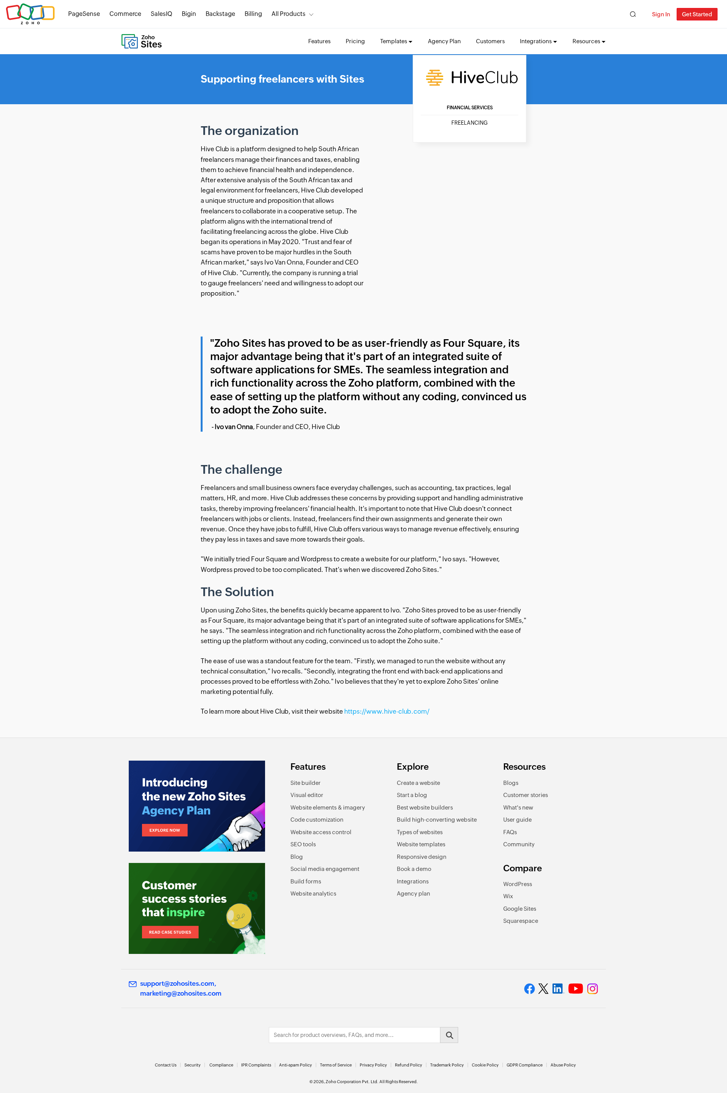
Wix (508, 896)
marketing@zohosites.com (181, 993)
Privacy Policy (373, 1065)
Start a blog (412, 795)
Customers (490, 41)
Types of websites (420, 832)
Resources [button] (586, 41)
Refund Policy (408, 1065)
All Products (288, 13)
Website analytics (313, 893)
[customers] (197, 908)
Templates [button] (393, 41)
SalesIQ (161, 13)
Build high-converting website (437, 819)
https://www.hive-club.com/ (386, 711)
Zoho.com (30, 14)
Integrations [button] (536, 41)
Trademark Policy (447, 1065)
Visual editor (306, 795)
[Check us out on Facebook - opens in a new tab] (529, 988)
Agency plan (413, 893)
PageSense (84, 13)
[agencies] (197, 806)
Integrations (413, 881)
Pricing (355, 41)
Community (519, 844)
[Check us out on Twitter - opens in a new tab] (543, 988)
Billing (253, 13)
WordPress (517, 884)
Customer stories (525, 795)
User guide (517, 819)
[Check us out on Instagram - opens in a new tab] (592, 988)
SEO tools (303, 844)
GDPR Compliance (525, 1065)
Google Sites (519, 908)
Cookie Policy (485, 1065)
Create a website (418, 783)
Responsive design (421, 856)
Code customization (316, 819)
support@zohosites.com (177, 983)
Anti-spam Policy (295, 1065)
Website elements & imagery (327, 807)
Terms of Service (336, 1065)
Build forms (305, 881)
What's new (518, 807)
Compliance (221, 1065)
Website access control (320, 832)
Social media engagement (324, 869)
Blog (296, 856)
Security (192, 1065)
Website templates (421, 844)
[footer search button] (449, 1035)
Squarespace (520, 921)
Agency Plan (444, 41)
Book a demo (414, 869)
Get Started (697, 14)
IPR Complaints (256, 1065)
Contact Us (165, 1065)
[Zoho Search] (633, 14)
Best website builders (425, 807)
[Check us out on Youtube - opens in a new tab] (575, 988)
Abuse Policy (563, 1065)
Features (319, 41)
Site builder (305, 783)
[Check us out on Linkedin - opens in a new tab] (558, 988)
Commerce (125, 13)
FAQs (510, 832)
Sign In (661, 14)
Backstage (220, 13)
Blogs (510, 783)
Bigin (189, 13)
